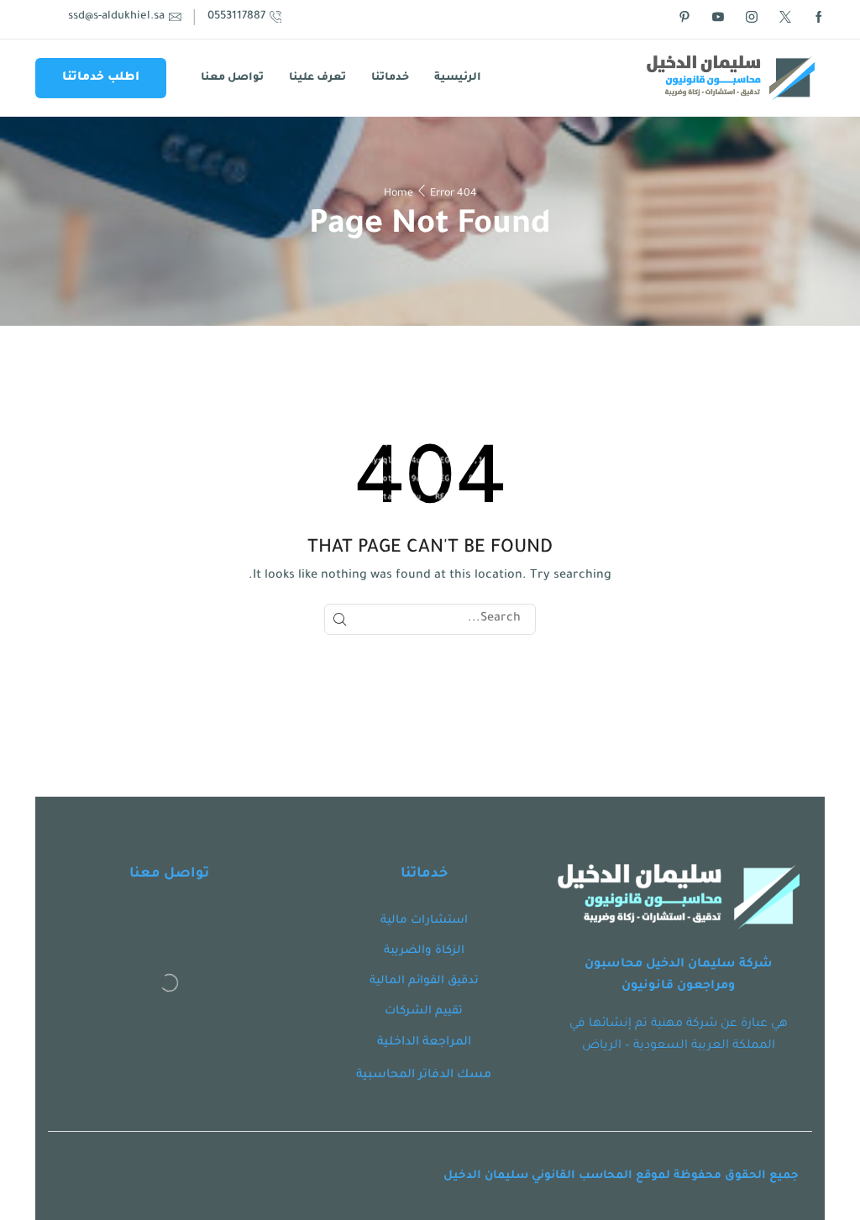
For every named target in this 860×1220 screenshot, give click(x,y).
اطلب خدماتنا (100, 77)
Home (398, 194)
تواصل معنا (232, 78)
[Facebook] (819, 19)
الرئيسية (457, 78)
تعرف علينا (317, 78)
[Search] (339, 619)
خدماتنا (390, 78)
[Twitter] (785, 19)
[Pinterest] (684, 19)
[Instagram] (752, 19)
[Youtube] (718, 19)
